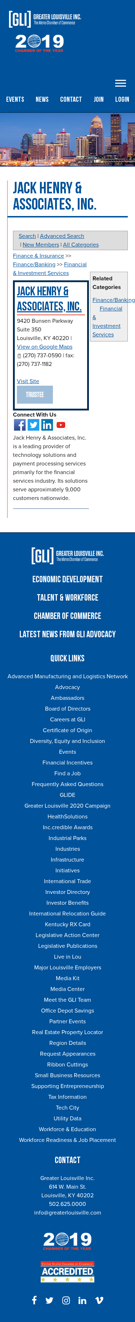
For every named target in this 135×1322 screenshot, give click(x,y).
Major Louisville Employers (67, 967)
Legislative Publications (67, 946)
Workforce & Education (67, 1129)
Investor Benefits (67, 902)
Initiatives (67, 870)
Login (122, 99)
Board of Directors (67, 708)
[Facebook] (34, 1300)
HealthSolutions (67, 816)
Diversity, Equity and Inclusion (67, 741)
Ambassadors (67, 698)
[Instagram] (66, 1300)
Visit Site (28, 381)
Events (15, 99)
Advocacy (67, 687)
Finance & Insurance (38, 256)
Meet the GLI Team (67, 1000)
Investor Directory (67, 892)
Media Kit (68, 978)
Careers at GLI (67, 719)
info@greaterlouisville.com (67, 1212)
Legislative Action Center (67, 935)
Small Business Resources (67, 1075)
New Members (41, 244)
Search (27, 236)
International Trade (67, 881)
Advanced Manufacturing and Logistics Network (68, 676)
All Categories (81, 244)
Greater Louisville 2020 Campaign (67, 805)
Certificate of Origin (67, 730)
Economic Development (67, 579)
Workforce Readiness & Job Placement (67, 1140)
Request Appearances (67, 1053)
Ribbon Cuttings (67, 1064)
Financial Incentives (67, 762)
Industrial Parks (67, 838)
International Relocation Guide (67, 913)
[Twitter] (49, 1300)
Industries (67, 849)
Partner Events (67, 1021)
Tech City (67, 1107)
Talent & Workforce (67, 597)
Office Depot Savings (67, 1010)
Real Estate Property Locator (67, 1032)
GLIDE (67, 795)
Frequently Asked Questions (67, 784)
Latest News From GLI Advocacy (67, 634)
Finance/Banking (114, 300)
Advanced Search (62, 236)
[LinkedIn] (82, 1300)
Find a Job (67, 773)
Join (99, 99)
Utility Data (67, 1118)
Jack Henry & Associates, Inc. (49, 299)
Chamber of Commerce (67, 616)
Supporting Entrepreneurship (67, 1086)
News (42, 99)
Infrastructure (67, 859)
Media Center (67, 989)
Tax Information (67, 1097)
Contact (71, 99)
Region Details (67, 1043)
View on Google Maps (44, 346)
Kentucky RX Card (67, 924)
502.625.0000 (67, 1204)
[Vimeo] (99, 1300)
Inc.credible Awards (68, 827)
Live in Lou (67, 956)
